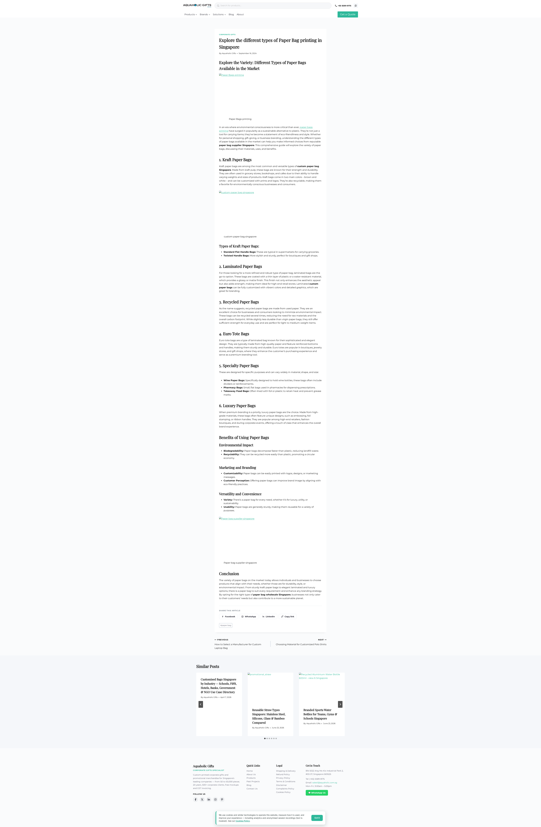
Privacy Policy (283, 778)
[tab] (265, 738)
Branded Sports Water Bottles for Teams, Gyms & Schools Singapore (320, 714)
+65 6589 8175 (344, 6)
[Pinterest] (222, 799)
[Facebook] (195, 799)
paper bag (225, 625)
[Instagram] (215, 799)
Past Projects (253, 781)
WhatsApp (250, 616)
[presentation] (270, 688)
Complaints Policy (285, 788)
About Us (251, 774)
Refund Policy (283, 774)
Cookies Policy (283, 792)
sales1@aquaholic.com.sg (324, 782)
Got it (317, 818)
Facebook (230, 616)
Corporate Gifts (227, 35)
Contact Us (252, 788)
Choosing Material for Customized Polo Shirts (301, 642)
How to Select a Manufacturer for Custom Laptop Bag (238, 644)
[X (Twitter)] (202, 799)
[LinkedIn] (208, 799)
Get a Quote (347, 14)
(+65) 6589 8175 (317, 779)
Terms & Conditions (285, 781)
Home (250, 771)
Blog (231, 14)
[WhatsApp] (355, 5)
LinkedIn (270, 616)
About (240, 14)
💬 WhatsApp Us (316, 792)
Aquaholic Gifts (229, 53)
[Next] (340, 704)
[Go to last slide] (201, 704)
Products (251, 778)
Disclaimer (281, 785)
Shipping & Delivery (286, 771)
